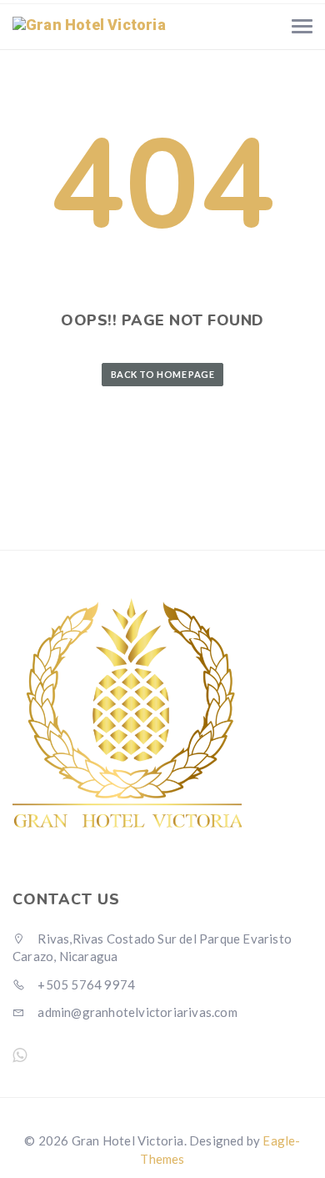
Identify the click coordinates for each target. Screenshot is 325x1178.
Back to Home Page (162, 374)
